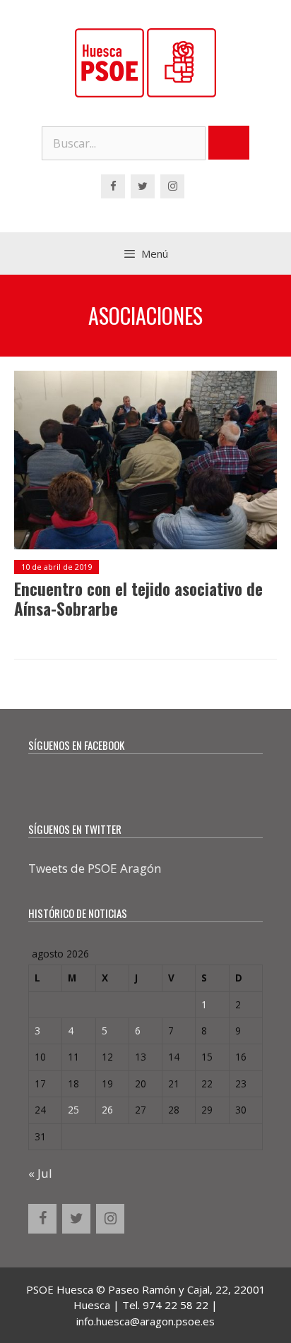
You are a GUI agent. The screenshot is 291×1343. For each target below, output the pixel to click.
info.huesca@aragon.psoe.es (145, 1321)
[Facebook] (113, 186)
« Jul (40, 1173)
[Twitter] (143, 186)
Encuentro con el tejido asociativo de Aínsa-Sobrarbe (138, 599)
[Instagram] (172, 186)
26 (107, 1109)
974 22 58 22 (175, 1305)
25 (73, 1109)
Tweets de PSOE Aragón (94, 868)
